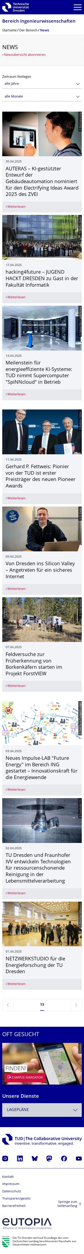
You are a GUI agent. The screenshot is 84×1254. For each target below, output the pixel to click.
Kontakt (8, 1177)
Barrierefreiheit (14, 1206)
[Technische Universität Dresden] (15, 7)
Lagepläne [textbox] (18, 1110)
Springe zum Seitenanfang (67, 1204)
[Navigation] (77, 7)
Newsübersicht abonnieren (24, 55)
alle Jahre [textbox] (12, 84)
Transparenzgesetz (16, 1198)
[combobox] (42, 84)
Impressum (10, 1184)
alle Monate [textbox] (14, 96)
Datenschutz (11, 1191)
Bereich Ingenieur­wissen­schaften (38, 21)
